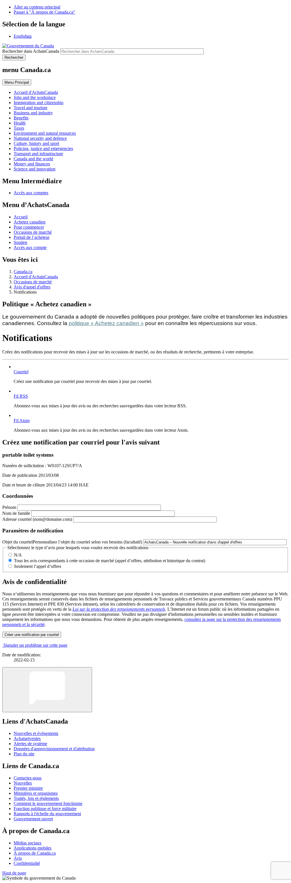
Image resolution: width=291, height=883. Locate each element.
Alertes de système (30, 743)
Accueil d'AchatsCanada (36, 276)
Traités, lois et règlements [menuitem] (36, 798)
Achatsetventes (27, 738)
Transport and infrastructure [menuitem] (38, 153)
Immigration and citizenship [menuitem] (38, 102)
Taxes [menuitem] (19, 128)
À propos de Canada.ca (35, 853)
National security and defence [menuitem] (40, 138)
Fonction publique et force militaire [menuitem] (45, 808)
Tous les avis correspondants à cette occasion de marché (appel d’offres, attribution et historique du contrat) (109, 560)
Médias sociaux (27, 842)
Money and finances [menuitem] (32, 163)
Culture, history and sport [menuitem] (36, 143)
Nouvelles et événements (36, 733)
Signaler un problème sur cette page (35, 645)
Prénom (9, 507)
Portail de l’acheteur (31, 237)
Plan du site (24, 753)
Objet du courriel (72, 542)
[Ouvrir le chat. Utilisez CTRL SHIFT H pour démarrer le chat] (47, 689)
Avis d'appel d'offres (32, 287)
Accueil (21, 216)
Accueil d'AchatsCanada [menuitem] (36, 92)
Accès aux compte (30, 247)
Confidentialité (27, 863)
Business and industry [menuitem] (33, 112)
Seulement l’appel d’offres (37, 566)
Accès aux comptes (31, 192)
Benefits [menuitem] (21, 117)
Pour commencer (29, 227)
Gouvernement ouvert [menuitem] (33, 818)
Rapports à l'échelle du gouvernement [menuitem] (47, 813)
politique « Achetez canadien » (106, 323)
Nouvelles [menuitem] (23, 783)
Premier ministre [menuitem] (28, 788)
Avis (18, 858)
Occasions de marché (33, 232)
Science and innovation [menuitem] (34, 169)
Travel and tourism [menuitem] (30, 107)
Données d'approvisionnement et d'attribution (54, 748)
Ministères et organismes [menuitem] (36, 793)
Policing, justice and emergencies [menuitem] (43, 148)
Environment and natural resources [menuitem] (45, 133)
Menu (17, 82)
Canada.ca (23, 271)
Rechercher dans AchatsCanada (30, 51)
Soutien (20, 242)
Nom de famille (16, 513)
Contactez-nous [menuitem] (27, 777)
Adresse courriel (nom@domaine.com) (37, 519)
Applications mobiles (32, 848)
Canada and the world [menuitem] (33, 158)
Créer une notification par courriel (32, 635)
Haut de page (14, 873)
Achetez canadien (29, 222)
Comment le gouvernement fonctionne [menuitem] (48, 803)
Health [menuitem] (20, 123)
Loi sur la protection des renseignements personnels (118, 609)
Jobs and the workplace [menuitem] (35, 97)
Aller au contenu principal (37, 7)
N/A (18, 555)
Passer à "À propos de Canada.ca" (44, 12)
